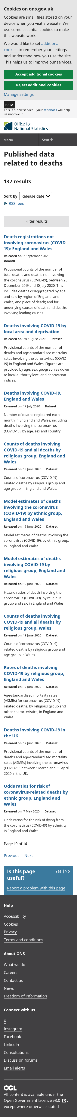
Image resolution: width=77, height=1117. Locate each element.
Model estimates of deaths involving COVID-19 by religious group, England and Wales (34, 567)
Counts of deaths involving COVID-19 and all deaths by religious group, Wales (32, 622)
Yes (58, 871)
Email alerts (14, 1068)
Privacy (10, 931)
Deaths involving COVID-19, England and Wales (32, 396)
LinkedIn (11, 1044)
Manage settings (19, 94)
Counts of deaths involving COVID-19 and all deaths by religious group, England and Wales (34, 453)
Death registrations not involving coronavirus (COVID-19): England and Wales (35, 243)
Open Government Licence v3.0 (32, 1100)
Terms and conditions (23, 939)
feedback (50, 110)
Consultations (16, 1052)
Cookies (11, 924)
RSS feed (16, 203)
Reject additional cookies (38, 84)
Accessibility (15, 916)
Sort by (10, 196)
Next (28, 855)
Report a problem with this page (36, 888)
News (9, 988)
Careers (11, 972)
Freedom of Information (25, 996)
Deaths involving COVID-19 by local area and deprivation (35, 328)
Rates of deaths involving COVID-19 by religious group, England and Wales (34, 673)
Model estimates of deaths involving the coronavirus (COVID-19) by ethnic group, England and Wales (33, 510)
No (67, 871)
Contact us (13, 980)
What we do (14, 964)
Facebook (12, 1036)
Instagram (13, 1028)
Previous (11, 855)
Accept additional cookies (38, 74)
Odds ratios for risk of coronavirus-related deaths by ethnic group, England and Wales (36, 795)
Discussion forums (21, 1060)
